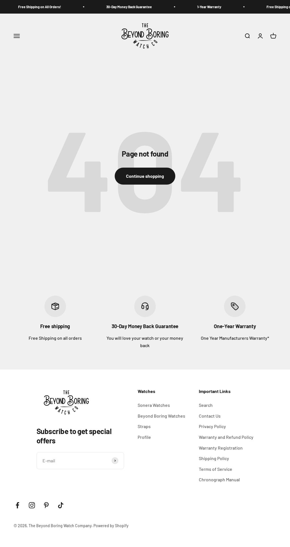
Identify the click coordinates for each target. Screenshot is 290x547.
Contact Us (210, 415)
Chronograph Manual (219, 479)
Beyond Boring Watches (161, 415)
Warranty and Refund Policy (226, 437)
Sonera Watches (154, 405)
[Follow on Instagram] (32, 505)
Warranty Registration (221, 447)
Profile (144, 437)
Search (206, 405)
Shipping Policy (214, 458)
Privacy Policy (212, 426)
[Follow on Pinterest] (46, 505)
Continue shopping (145, 176)
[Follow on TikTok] (61, 505)
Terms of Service (215, 469)
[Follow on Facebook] (17, 505)
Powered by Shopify (111, 525)
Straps (144, 426)
